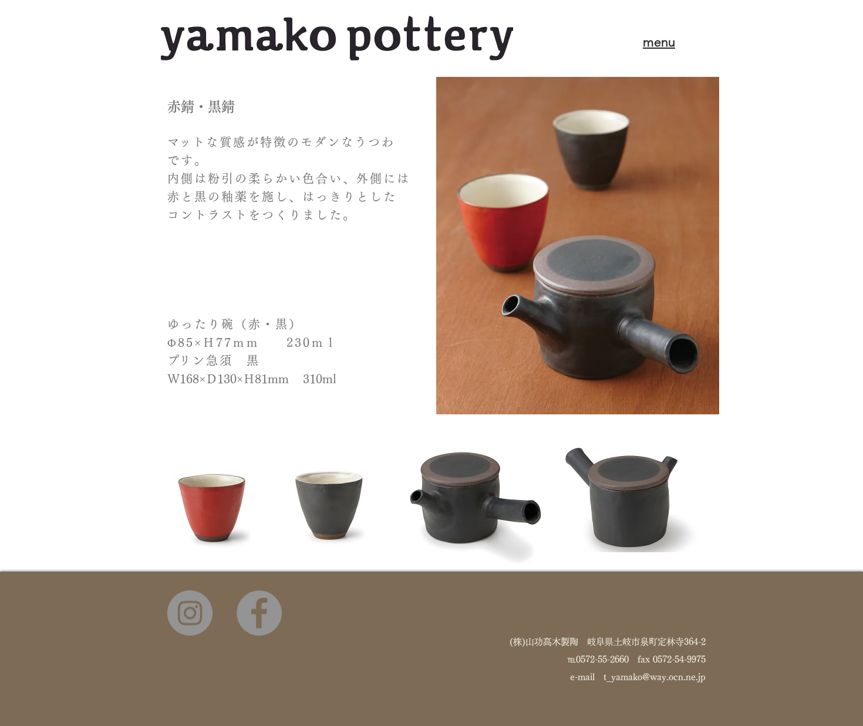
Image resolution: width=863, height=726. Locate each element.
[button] (659, 41)
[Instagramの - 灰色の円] (190, 613)
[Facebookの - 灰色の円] (259, 613)
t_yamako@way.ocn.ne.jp (655, 677)
